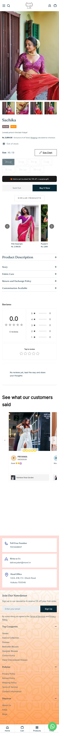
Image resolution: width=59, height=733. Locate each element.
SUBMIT (29, 389)
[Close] (54, 341)
